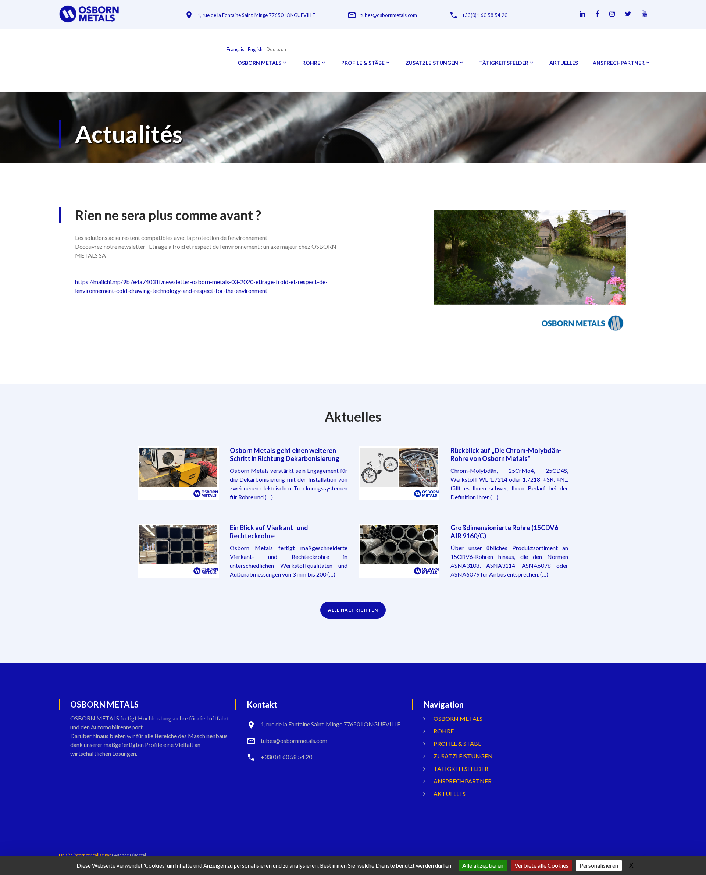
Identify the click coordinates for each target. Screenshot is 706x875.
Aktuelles (563, 62)
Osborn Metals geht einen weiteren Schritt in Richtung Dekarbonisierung (284, 454)
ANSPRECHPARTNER (619, 62)
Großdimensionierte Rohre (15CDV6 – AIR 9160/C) (506, 532)
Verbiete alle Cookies (541, 865)
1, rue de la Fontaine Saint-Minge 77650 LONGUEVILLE (256, 15)
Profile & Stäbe (363, 62)
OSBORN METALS (259, 62)
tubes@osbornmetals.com (388, 15)
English (255, 49)
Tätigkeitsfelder (503, 62)
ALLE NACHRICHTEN (353, 610)
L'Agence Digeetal (129, 855)
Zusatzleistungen (432, 62)
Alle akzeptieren (482, 865)
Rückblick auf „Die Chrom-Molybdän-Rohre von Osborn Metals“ (505, 454)
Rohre (311, 62)
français (235, 49)
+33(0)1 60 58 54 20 (484, 15)
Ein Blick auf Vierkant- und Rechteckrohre (269, 532)
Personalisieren (599, 865)
